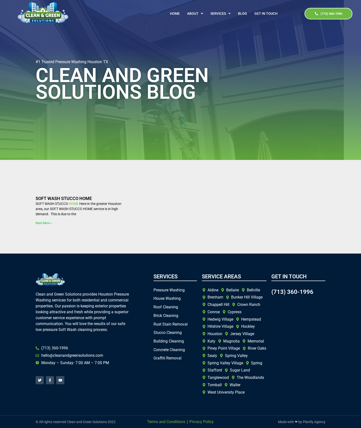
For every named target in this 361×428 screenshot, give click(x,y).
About (192, 13)
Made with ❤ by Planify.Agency (301, 422)
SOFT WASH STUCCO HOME (64, 198)
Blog (242, 13)
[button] (195, 13)
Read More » (44, 223)
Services (218, 13)
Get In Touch (266, 13)
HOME (74, 204)
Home (175, 13)
